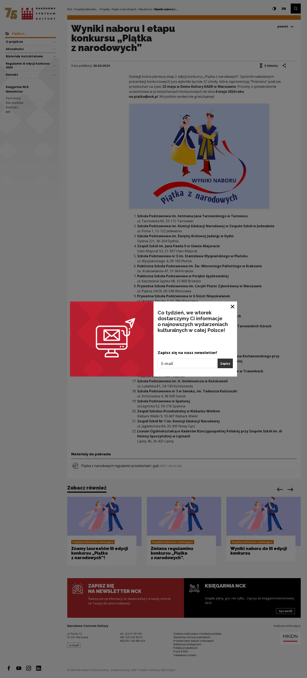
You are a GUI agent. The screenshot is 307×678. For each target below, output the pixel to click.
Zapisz (225, 363)
